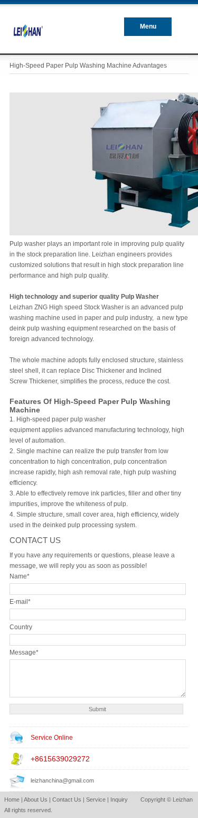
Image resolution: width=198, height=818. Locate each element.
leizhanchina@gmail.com (62, 780)
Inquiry (119, 799)
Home (12, 799)
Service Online (52, 737)
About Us (36, 799)
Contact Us (66, 799)
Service (96, 799)
